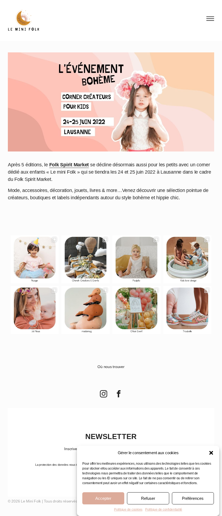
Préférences (193, 498)
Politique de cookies (128, 509)
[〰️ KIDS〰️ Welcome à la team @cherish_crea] (85, 259)
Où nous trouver (110, 367)
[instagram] (103, 394)
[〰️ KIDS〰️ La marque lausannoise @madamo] (85, 310)
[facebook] (118, 394)
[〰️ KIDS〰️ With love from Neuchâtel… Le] (136, 259)
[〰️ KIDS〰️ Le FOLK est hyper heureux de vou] (136, 310)
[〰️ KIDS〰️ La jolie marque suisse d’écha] (35, 310)
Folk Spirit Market (69, 164)
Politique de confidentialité (163, 509)
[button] (211, 453)
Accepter (103, 498)
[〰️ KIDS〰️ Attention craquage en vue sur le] (187, 259)
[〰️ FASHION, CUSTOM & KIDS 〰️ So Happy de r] (187, 310)
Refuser (148, 498)
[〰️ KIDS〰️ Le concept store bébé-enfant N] (35, 259)
